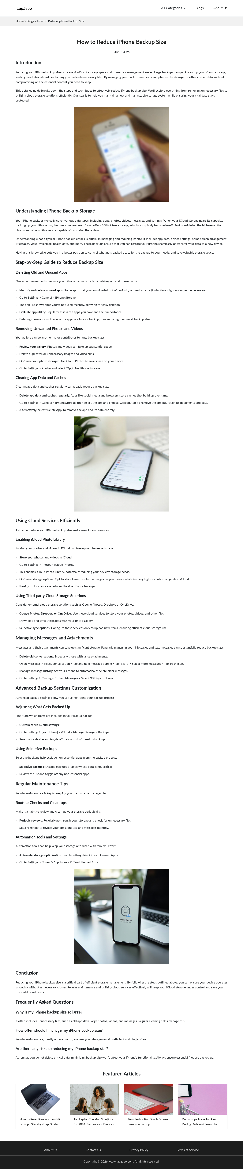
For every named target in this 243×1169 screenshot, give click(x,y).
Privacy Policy (138, 1150)
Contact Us (93, 1150)
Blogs (30, 21)
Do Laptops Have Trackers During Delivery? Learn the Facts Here (199, 1124)
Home (20, 21)
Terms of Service (188, 1150)
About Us (50, 1150)
